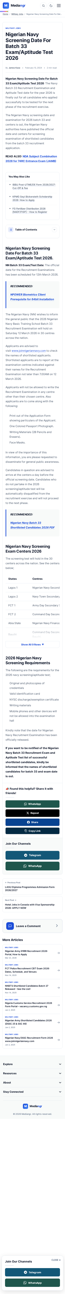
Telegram (35, 855)
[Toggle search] (43, 5)
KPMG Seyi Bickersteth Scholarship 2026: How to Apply (32, 198)
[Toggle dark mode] (51, 5)
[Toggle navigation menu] (58, 5)
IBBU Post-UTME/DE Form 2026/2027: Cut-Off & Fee (34, 186)
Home (5, 14)
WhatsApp (35, 866)
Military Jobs (17, 14)
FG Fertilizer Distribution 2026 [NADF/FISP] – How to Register (29, 210)
